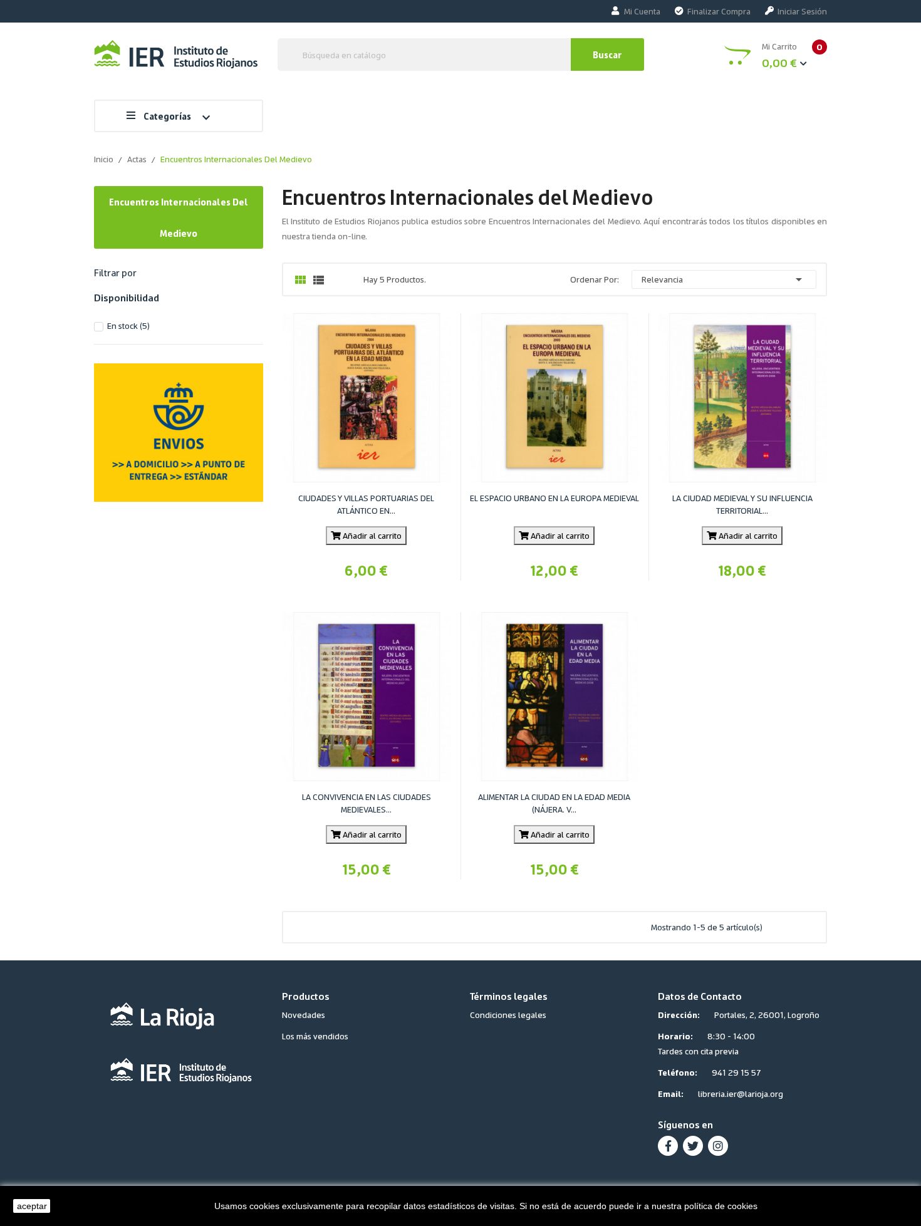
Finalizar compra (719, 11)
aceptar (32, 1206)
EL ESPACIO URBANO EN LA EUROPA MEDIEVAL (554, 497)
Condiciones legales (508, 1014)
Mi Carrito (792, 55)
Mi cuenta (642, 11)
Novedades (303, 1014)
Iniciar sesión (802, 11)
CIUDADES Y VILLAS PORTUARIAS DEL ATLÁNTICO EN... (366, 504)
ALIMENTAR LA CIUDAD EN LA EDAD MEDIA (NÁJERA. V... (554, 802)
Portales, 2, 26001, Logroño (767, 1014)
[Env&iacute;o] (178, 430)
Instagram (718, 1146)
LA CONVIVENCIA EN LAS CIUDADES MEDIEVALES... (366, 802)
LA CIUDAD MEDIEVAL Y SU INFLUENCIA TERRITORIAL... (742, 504)
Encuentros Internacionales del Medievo (178, 217)
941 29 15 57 (736, 1072)
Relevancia (724, 279)
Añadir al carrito (371, 535)
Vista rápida (381, 432)
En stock (128, 325)
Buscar (607, 54)
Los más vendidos (315, 1036)
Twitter (693, 1146)
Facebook (668, 1146)
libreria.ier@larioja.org (740, 1093)
